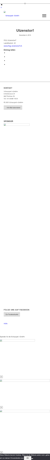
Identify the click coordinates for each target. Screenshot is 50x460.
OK (28, 458)
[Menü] (43, 15)
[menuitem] (43, 15)
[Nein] (32, 458)
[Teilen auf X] (7, 56)
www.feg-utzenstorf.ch (13, 46)
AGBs (6, 323)
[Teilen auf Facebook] (7, 52)
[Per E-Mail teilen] (7, 64)
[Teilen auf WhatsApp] (7, 60)
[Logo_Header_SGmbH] (21, 15)
